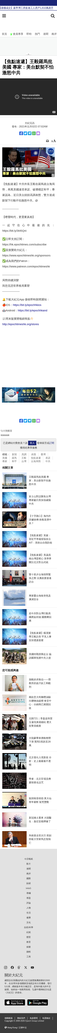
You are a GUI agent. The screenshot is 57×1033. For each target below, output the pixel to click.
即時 (29, 34)
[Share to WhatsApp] (34, 133)
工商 (28, 956)
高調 (24, 454)
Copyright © (10, 1021)
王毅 (23, 458)
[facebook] (12, 967)
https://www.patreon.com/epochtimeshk (26, 266)
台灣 (23, 461)
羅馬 (14, 458)
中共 (47, 461)
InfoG (28, 888)
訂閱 (51, 443)
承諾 (47, 458)
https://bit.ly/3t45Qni (14, 230)
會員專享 (18, 34)
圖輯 (28, 952)
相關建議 (8, 1018)
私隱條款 (46, 1018)
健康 (28, 917)
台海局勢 (36, 461)
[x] (25, 967)
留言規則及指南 (5, 435)
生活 (28, 912)
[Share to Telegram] (29, 133)
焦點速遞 (36, 458)
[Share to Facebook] (21, 133)
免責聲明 (34, 1018)
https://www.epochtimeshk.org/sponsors (26, 255)
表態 (33, 454)
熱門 (37, 34)
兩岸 (54, 34)
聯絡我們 (21, 1018)
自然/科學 (28, 927)
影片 (28, 864)
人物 (28, 908)
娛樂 (28, 947)
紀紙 (28, 932)
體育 (28, 937)
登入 (32, 443)
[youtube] (32, 967)
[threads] (19, 967)
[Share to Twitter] (25, 133)
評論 (28, 903)
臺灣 (43, 454)
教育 (28, 942)
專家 (4, 461)
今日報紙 (28, 859)
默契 (14, 454)
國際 (28, 878)
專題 (28, 898)
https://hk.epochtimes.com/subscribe (24, 244)
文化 (28, 922)
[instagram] (5, 967)
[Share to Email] (38, 133)
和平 (14, 461)
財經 (28, 883)
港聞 (45, 34)
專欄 (28, 893)
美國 (4, 458)
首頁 (4, 34)
